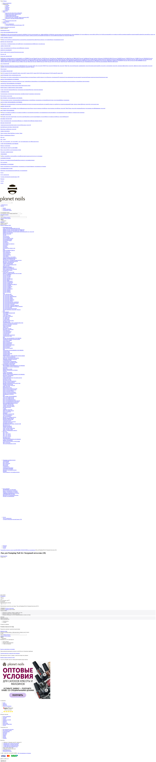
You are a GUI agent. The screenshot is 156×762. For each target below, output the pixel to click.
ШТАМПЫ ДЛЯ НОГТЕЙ (6, 118)
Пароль (2, 217)
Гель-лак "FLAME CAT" (33, 59)
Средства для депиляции (37, 156)
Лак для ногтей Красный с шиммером (76, 65)
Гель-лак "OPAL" (135, 59)
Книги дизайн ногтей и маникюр (7, 52)
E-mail (1, 215)
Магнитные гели (3, 129)
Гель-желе (12, 35)
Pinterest (4, 734)
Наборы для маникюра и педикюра (39, 100)
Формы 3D (66, 116)
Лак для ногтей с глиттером (105, 65)
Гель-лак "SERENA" (11, 61)
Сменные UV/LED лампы (50, 73)
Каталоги (7, 9)
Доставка (7, 5)
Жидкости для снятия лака (39, 43)
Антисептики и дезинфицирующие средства (9, 43)
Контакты (7, 7)
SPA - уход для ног (4, 141)
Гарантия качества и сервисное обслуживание (10, 653)
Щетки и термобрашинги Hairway (7, 135)
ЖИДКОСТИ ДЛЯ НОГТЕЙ (6, 41)
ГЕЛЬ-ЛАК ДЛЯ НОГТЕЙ (6, 56)
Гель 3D (95, 34)
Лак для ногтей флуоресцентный (10, 66)
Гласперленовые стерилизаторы (7, 93)
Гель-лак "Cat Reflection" (84, 58)
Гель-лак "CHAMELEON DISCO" (106, 58)
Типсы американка (13, 39)
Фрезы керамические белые (58, 81)
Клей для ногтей (5, 39)
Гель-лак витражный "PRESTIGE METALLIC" (108, 61)
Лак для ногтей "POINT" (41, 65)
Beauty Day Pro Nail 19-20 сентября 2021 (13, 12)
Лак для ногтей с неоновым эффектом (118, 65)
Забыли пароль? (7, 217)
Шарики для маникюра (5, 145)
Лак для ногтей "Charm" (7, 65)
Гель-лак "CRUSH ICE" (144, 58)
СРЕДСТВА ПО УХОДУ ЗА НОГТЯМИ (8, 147)
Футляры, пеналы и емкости (75, 104)
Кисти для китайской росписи (30, 112)
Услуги (4, 22)
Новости (7, 8)
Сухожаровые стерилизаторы (34, 93)
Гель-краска (16, 35)
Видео (4, 19)
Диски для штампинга (5, 120)
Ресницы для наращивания (21, 170)
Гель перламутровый (133, 34)
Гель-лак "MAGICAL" (107, 59)
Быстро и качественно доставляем (7, 649)
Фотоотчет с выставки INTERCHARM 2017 (14, 18)
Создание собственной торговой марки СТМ (14, 25)
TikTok (4, 736)
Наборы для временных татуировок (22, 166)
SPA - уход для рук (12, 141)
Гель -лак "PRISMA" (25, 58)
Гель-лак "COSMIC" (135, 58)
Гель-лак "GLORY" (82, 59)
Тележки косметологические (93, 77)
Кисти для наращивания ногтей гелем (62, 112)
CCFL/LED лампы (11, 73)
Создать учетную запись (5, 218)
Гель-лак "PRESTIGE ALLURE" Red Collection (55, 60)
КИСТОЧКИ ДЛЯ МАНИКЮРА (7, 110)
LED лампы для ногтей (20, 73)
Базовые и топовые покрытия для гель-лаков (11, 58)
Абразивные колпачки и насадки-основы (10, 81)
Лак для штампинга (14, 120)
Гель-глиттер (7, 35)
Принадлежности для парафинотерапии (26, 160)
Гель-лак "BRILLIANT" (74, 58)
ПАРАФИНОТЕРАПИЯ (5, 158)
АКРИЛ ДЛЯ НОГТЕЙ (5, 45)
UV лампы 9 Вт (35, 73)
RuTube (4, 737)
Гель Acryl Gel (100, 34)
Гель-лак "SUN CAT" (52, 61)
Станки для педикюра (55, 100)
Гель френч (140, 34)
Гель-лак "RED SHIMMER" (137, 60)
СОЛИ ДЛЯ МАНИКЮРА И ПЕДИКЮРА (9, 143)
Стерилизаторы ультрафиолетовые (21, 93)
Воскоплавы (23, 156)
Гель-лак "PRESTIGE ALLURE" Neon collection (35, 60)
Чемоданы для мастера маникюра (36, 89)
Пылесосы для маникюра (52, 77)
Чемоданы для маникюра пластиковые (21, 89)
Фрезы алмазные (31, 81)
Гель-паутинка (39, 35)
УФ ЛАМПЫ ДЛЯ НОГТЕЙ (6, 71)
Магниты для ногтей (11, 129)
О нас (4, 702)
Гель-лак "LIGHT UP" (98, 59)
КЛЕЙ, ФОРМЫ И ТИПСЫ (6, 37)
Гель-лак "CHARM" (117, 58)
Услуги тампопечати (9, 23)
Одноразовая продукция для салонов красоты (30, 104)
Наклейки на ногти (29, 116)
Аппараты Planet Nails (18, 85)
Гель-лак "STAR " (44, 61)
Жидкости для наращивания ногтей (26, 43)
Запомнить (4, 220)
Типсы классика (20, 39)
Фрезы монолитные (68, 81)
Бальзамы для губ (27, 141)
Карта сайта (5, 723)
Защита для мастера (17, 104)
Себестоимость (6, 21)
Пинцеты (48, 100)
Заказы (4, 208)
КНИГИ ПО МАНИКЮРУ (6, 50)
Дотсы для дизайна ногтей (7, 112)
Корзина (2, 225)
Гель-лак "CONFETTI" (126, 58)
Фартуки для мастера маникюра (63, 104)
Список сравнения (7, 209)
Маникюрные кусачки (27, 100)
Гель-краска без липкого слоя (25, 35)
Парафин (16, 160)
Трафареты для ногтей (40, 116)
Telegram (5, 738)
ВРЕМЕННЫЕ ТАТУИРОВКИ (7, 164)
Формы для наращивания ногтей (57, 39)
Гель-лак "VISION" (67, 61)
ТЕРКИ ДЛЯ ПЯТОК (5, 131)
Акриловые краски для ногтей (15, 124)
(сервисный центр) (11, 745)
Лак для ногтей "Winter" (63, 65)
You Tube (5, 733)
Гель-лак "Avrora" (49, 58)
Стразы (34, 116)
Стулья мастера (84, 77)
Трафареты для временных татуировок (38, 166)
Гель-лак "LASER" (90, 59)
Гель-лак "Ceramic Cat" (94, 58)
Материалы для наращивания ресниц (8, 170)
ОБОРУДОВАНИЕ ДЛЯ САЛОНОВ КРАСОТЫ (10, 75)
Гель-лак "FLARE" (42, 59)
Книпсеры (20, 100)
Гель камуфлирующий (124, 34)
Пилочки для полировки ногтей (88, 108)
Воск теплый (17, 156)
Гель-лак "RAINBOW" (119, 60)
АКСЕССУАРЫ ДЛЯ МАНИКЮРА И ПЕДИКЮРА (11, 102)
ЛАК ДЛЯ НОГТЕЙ (4, 63)
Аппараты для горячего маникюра (9, 77)
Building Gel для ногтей (81, 34)
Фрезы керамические (48, 81)
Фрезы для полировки (39, 81)
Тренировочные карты (19, 52)
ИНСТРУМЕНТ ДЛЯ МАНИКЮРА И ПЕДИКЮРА (11, 98)
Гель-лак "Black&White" (58, 58)
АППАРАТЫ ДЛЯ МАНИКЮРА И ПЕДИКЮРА (10, 83)
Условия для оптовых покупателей (7, 27)
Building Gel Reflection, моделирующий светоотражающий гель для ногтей (60, 34)
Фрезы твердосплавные (84, 81)
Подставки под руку (43, 77)
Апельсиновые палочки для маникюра (10, 100)
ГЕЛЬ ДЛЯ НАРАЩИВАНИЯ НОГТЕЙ (8, 32)
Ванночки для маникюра (7, 104)
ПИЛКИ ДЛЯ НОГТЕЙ (5, 106)
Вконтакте (5, 732)
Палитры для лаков (44, 104)
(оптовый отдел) (10, 746)
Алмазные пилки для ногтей (8, 108)
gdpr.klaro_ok (3, 760)
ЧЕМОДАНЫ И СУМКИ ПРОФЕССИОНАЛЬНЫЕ (11, 87)
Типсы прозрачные (28, 39)
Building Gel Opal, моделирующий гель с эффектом (34, 34)
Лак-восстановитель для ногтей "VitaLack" (25, 66)
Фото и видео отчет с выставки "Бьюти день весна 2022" (17, 17)
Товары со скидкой (7, 719)
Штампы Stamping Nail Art (36, 120)
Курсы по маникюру (7, 3)
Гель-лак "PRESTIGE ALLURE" (18, 60)
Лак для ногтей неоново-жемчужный (91, 65)
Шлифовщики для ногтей (100, 108)
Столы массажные (77, 77)
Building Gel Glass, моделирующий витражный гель (13, 34)
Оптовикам (5, 10)
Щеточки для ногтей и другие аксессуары (90, 104)
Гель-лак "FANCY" (24, 59)
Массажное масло (35, 141)
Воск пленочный (11, 156)
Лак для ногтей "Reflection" (52, 65)
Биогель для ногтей (90, 34)
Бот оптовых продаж (7, 730)
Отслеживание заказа (4, 213)
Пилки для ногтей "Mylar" (63, 108)
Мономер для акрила (24, 47)
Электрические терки (103, 77)
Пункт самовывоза (7, 716)
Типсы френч (34, 39)
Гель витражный (106, 34)
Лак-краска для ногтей (26, 124)
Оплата (6, 6)
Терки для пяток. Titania (17, 133)
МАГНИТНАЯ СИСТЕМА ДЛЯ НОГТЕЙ (9, 127)
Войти (1, 214)
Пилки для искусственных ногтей (37, 108)
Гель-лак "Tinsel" (59, 61)
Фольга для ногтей (60, 116)
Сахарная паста (29, 156)
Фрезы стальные (76, 81)
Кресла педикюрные (21, 77)
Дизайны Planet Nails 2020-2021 (11, 16)
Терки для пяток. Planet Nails (6, 133)
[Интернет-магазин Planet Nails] (12, 201)
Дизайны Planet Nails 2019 (10, 15)
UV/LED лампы (41, 73)
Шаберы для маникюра (64, 100)
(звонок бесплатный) (11, 743)
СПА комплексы (61, 77)
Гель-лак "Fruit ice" (58, 59)
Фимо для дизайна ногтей (50, 116)
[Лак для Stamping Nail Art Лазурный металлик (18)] (18, 593)
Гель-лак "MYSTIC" (127, 59)
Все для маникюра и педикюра (24, 753)
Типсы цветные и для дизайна (43, 39)
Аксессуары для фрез (23, 81)
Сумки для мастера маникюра (6, 89)
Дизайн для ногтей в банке (7, 116)
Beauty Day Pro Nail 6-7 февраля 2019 (13, 14)
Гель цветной (145, 34)
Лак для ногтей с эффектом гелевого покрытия (136, 65)
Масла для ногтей (4, 149)
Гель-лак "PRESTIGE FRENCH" (71, 60)
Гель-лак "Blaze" (66, 58)
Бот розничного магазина (8, 729)
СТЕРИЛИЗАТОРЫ (4, 91)
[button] (2, 596)
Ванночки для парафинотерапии (7, 160)
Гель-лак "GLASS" (74, 59)
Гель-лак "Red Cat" (127, 60)
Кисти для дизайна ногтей (18, 112)
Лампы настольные (29, 77)
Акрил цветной (17, 47)
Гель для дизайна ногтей (115, 34)
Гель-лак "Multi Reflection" (117, 59)
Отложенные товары (7, 210)
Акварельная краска (4, 124)
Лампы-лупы (36, 77)
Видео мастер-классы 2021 (10, 20)
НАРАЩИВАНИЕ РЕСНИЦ (6, 168)
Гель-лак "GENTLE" (66, 59)
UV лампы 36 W (28, 73)
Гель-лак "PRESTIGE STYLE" (96, 60)
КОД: (1, 595)
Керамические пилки (25, 108)
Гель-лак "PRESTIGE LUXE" (84, 60)
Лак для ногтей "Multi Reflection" (19, 65)
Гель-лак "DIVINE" (16, 59)
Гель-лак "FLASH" (50, 59)
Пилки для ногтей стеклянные (75, 108)
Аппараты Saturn (26, 85)
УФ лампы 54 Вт (59, 73)
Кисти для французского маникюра (77, 112)
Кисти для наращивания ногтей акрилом (45, 112)
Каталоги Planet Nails (7, 724)
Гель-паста (33, 35)
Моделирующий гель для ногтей (48, 35)
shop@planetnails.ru (7, 750)
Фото (4, 11)
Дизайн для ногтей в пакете (19, 116)
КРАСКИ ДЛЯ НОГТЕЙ (5, 122)
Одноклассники (6, 731)
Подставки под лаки (52, 104)
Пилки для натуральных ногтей (51, 108)
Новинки (5, 720)
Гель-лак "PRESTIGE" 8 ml (108, 60)
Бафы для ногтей (17, 108)
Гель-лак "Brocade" (33, 58)
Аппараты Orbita (10, 85)
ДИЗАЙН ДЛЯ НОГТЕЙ (5, 114)
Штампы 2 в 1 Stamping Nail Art (24, 120)
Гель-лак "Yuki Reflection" (86, 61)
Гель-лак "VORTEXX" (76, 61)
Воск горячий (5, 156)
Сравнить (7, 609)
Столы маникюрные (68, 77)
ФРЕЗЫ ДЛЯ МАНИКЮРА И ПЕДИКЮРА (9, 79)
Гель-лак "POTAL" (8, 60)
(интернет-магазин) (10, 744)
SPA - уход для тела (20, 141)
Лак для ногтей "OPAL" (31, 65)
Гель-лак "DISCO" (8, 59)
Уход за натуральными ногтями (14, 149)
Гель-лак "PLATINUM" (143, 59)
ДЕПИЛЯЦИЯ (3, 154)
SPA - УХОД (3, 139)
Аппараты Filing (3, 85)
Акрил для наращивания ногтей (7, 47)
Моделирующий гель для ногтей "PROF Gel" (64, 35)
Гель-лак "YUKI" (95, 61)
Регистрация (5, 214)
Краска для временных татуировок (7, 166)
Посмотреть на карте (7, 751)
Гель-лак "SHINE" (36, 61)
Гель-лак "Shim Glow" (28, 61)
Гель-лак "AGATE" (41, 58)
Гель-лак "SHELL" (20, 61)
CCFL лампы (5, 73)
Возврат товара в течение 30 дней (7, 657)
